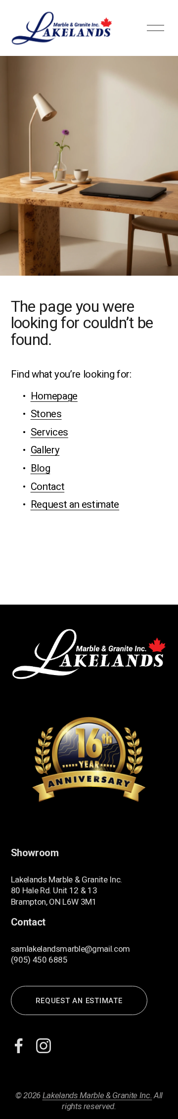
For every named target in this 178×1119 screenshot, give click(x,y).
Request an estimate (75, 504)
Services (49, 432)
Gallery (45, 450)
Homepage (54, 396)
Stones (46, 414)
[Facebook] (19, 1046)
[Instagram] (43, 1046)
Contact (48, 486)
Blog (40, 468)
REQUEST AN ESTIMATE (79, 1000)
